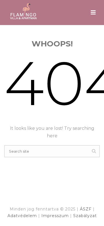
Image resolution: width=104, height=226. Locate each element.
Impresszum (55, 215)
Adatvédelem (22, 215)
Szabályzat (85, 215)
